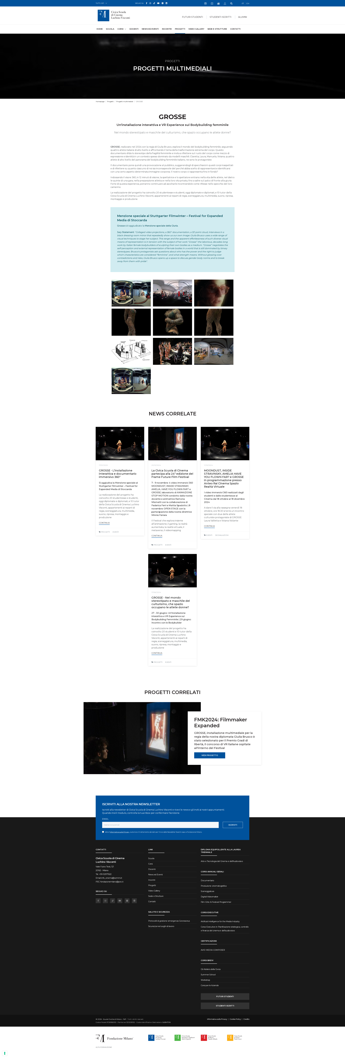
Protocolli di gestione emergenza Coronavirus (169, 921)
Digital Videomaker (209, 896)
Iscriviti (232, 825)
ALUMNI (242, 17)
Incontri (167, 29)
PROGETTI (105, 532)
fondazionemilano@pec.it (111, 882)
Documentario (207, 880)
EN (247, 3)
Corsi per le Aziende (210, 985)
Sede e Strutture (217, 29)
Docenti (134, 29)
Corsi (150, 864)
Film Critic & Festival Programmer (216, 902)
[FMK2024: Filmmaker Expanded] (142, 738)
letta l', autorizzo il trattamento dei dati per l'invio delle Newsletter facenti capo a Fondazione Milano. (153, 832)
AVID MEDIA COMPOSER (213, 950)
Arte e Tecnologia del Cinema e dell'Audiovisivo (222, 861)
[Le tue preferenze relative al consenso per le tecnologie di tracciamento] (4, 1053)
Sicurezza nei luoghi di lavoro (161, 926)
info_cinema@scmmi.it (111, 878)
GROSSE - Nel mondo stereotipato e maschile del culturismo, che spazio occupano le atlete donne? (170, 602)
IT (243, 3)
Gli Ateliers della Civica (210, 969)
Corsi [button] (120, 29)
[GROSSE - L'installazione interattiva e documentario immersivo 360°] (120, 443)
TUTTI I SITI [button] (100, 3)
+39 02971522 (105, 874)
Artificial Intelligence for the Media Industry (220, 921)
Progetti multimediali (124, 101)
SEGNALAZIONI (221, 535)
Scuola (110, 29)
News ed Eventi (150, 29)
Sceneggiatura (207, 891)
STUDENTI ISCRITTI (225, 1006)
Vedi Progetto (209, 755)
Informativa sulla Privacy (119, 832)
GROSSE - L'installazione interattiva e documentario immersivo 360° (117, 474)
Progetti (180, 29)
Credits (246, 1019)
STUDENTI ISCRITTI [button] (220, 17)
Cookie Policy (235, 1019)
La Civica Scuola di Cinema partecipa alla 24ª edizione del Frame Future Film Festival (172, 474)
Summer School (208, 974)
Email (105, 819)
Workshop (205, 980)
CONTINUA (104, 523)
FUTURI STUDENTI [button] (192, 17)
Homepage (100, 101)
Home (100, 29)
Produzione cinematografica (214, 886)
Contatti (235, 29)
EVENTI (116, 532)
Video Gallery (196, 29)
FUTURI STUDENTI (225, 996)
